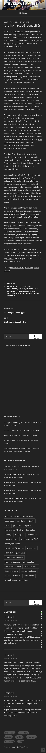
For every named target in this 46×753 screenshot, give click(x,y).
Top (43, 750)
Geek (7, 526)
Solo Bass (29, 267)
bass (30, 287)
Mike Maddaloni (10, 466)
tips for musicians (28, 571)
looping (17, 291)
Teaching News (31, 566)
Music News (32, 535)
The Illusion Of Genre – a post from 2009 (21, 430)
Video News (29, 575)
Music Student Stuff (29, 539)
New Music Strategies (14, 548)
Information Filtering (14, 530)
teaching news (11, 571)
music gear (19, 535)
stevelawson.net (21, 3)
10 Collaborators (12, 516)
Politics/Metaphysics (14, 557)
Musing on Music (12, 544)
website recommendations (16, 580)
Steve (26, 22)
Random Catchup (12, 562)
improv (30, 289)
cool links (21, 521)
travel (7, 575)
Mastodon (10, 612)
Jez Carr (7, 118)
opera (33, 291)
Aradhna (9, 258)
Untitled (9, 617)
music (25, 291)
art (25, 287)
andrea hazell (14, 287)
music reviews (11, 539)
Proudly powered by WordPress (16, 747)
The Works (25, 178)
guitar (22, 289)
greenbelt (12, 289)
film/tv (31, 521)
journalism (30, 530)
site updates (28, 562)
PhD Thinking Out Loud (15, 553)
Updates (11, 283)
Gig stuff (28, 526)
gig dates (17, 526)
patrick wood (14, 293)
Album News (28, 516)
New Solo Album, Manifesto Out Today (20, 435)
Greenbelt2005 (17, 267)
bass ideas (9, 521)
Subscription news (13, 566)
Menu (24, 13)
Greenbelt (18, 32)
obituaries (31, 548)
